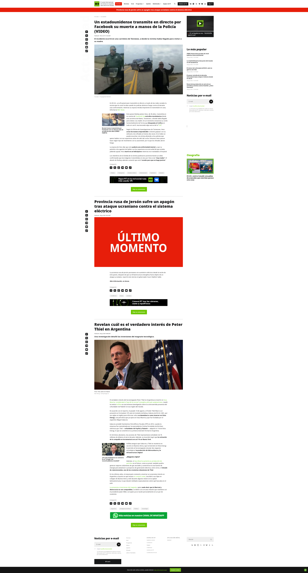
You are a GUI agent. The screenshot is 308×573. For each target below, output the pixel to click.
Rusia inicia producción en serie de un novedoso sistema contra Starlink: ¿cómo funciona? (200, 85)
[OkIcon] (205, 4)
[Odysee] (198, 545)
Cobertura (149, 547)
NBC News (120, 110)
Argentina (113, 509)
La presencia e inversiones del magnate (123, 487)
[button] (200, 23)
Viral (132, 4)
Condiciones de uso (152, 552)
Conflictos (113, 296)
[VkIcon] (190, 4)
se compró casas (139, 476)
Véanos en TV (183, 4)
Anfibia (118, 404)
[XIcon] (196, 4)
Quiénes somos (151, 540)
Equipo (148, 545)
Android (169, 540)
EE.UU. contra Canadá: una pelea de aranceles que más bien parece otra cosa (200, 178)
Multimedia (156, 4)
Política (136, 509)
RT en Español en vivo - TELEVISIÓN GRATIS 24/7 (200, 34)
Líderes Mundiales (131, 553)
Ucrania (129, 296)
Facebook (153, 173)
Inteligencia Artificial (125, 509)
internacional (143, 173)
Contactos (149, 542)
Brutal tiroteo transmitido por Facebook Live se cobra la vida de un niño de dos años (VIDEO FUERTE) (112, 130)
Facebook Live (140, 116)
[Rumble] (193, 4)
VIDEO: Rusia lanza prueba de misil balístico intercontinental (198, 54)
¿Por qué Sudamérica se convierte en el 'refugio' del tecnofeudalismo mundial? (113, 459)
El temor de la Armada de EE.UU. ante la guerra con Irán (199, 69)
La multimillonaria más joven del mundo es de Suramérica (200, 61)
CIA (160, 125)
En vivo (118, 4)
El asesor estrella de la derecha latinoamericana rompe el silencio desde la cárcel (200, 76)
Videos (128, 545)
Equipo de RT (167, 4)
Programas (139, 4)
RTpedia (128, 550)
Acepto (197, 106)
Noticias (126, 4)
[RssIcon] (212, 545)
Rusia (121, 296)
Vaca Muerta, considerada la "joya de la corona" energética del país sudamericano (138, 401)
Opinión (148, 4)
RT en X (107, 562)
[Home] (96, 3)
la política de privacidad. (199, 106)
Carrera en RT (150, 550)
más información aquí (160, 570)
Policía (112, 173)
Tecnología (145, 509)
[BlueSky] (202, 4)
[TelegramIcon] (199, 4)
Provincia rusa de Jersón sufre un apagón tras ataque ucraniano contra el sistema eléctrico (154, 10)
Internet (161, 173)
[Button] (175, 4)
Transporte (121, 173)
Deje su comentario (139, 189)
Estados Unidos (132, 173)
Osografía (193, 155)
